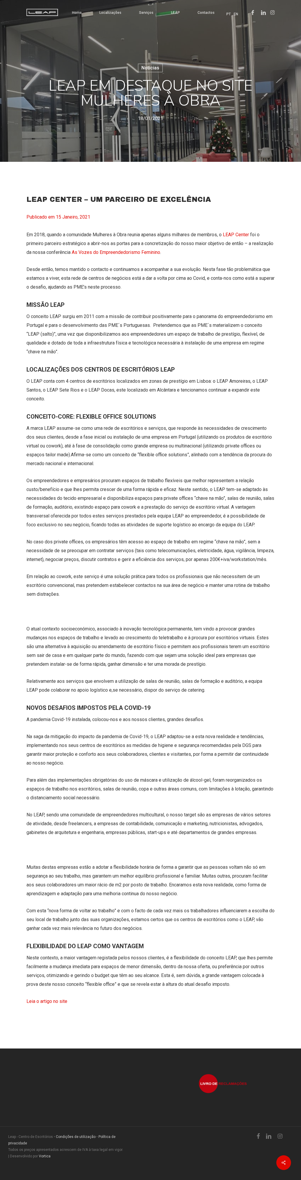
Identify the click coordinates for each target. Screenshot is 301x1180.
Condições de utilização (76, 1137)
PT (228, 14)
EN (236, 14)
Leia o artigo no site (47, 1001)
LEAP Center (236, 234)
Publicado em (58, 217)
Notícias (150, 68)
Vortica (45, 1156)
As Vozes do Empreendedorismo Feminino (116, 252)
